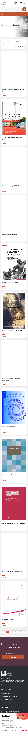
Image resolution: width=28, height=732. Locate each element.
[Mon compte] (25, 4)
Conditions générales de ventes (11, 696)
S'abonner (13, 657)
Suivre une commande (8, 702)
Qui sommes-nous (7, 699)
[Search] (24, 9)
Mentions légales (7, 693)
